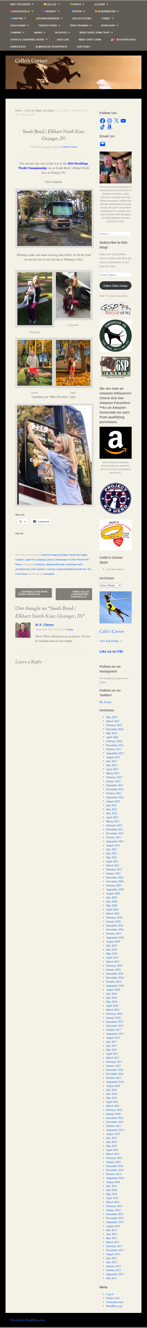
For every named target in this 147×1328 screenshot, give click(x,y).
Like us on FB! (111, 651)
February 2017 (114, 1062)
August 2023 (113, 757)
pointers (41, 569)
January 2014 (113, 1210)
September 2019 (115, 937)
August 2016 (113, 1086)
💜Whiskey (49, 11)
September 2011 (115, 1274)
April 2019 (112, 957)
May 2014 (111, 1194)
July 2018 (111, 993)
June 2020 (111, 901)
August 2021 (113, 845)
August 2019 (113, 941)
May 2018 (111, 1001)
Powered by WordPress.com (27, 1320)
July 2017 (111, 1041)
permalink (49, 574)
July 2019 (111, 945)
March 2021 (112, 865)
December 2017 (114, 1021)
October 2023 (113, 749)
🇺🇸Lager (99, 4)
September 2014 (115, 1178)
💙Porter (75, 11)
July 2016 (111, 1090)
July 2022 (111, 805)
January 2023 (113, 781)
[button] (34, 301)
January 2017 (113, 1066)
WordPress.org (114, 1306)
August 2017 (113, 1037)
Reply (70, 629)
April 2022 (112, 817)
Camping (15, 32)
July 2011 (111, 1278)
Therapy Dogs (47, 25)
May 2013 (111, 1238)
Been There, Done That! (95, 32)
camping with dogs (55, 564)
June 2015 (111, 1142)
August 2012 (113, 1254)
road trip (51, 569)
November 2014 (115, 1170)
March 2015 (112, 1154)
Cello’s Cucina (82, 18)
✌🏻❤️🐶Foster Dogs (123, 39)
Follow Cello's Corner (115, 285)
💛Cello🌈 (50, 4)
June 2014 (111, 1190)
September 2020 (115, 889)
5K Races (61, 32)
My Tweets (105, 702)
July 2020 (111, 897)
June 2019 (111, 949)
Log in (110, 1294)
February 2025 (114, 725)
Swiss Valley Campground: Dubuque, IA (80, 594)
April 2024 (112, 737)
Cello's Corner (69, 147)
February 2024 (114, 741)
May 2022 (111, 813)
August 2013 (113, 1226)
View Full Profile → (111, 641)
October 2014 (113, 1174)
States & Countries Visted (27, 39)
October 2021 (113, 837)
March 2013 (112, 1242)
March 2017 (112, 1057)
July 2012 (111, 1258)
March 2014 (112, 1202)
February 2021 (114, 869)
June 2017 (111, 1045)
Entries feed (112, 1298)
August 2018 (113, 989)
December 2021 (114, 829)
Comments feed (114, 1302)
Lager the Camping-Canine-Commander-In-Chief (50, 559)
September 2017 (115, 1033)
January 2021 (113, 873)
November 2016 (115, 1074)
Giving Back (18, 46)
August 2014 (113, 1182)
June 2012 (111, 1262)
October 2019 (113, 933)
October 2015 (113, 1126)
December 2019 (114, 925)
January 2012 (113, 1266)
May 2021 (111, 857)
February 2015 (114, 1158)
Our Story (83, 46)
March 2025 (112, 721)
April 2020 (112, 909)
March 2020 (112, 913)
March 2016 (112, 1106)
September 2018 (115, 985)
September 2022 (115, 797)
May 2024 (111, 733)
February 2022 (114, 825)
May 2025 (111, 717)
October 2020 (113, 885)
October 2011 (113, 1270)
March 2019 (112, 961)
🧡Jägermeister (105, 11)
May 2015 (111, 1146)
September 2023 (115, 753)
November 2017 (115, 1025)
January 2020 (113, 921)
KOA (33, 569)
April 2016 (112, 1102)
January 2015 (113, 1162)
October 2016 (113, 1078)
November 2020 (115, 881)
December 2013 (114, 1214)
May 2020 (111, 905)
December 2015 (114, 1118)
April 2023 (112, 769)
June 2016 (111, 1094)
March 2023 (112, 773)
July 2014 (111, 1186)
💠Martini (16, 18)
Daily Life (63, 39)
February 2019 (114, 965)
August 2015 (113, 1134)
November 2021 (115, 833)
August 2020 (113, 893)
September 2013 (115, 1222)
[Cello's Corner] (73, 72)
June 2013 (111, 1234)
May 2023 (111, 765)
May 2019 (111, 953)
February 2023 (114, 777)
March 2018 (112, 1009)
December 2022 (114, 785)
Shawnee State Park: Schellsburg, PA (33, 593)
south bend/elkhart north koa (71, 569)
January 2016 (113, 1114)
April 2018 (112, 1005)
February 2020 (114, 917)
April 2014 (112, 1198)
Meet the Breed (20, 4)
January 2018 (113, 1017)
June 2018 (111, 997)
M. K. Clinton (44, 625)
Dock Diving (18, 25)
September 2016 (115, 1082)
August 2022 (113, 801)
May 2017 (111, 1049)
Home (18, 110)
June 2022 (111, 809)
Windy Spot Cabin (90, 39)
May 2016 (111, 1098)
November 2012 (115, 1250)
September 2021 (115, 841)
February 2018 (114, 1013)
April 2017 (112, 1053)
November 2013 (115, 1218)
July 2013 (111, 1230)
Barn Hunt (108, 25)
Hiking (38, 32)
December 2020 (114, 877)
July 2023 (111, 761)
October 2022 (113, 793)
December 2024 (114, 729)
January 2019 (113, 969)
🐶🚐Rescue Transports (51, 46)
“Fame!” (106, 18)
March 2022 (112, 821)
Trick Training (79, 25)
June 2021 (111, 853)
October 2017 (113, 1029)
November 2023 (115, 745)
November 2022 (115, 789)
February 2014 (114, 1206)
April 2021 (112, 861)
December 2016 (114, 1070)
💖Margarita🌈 (20, 11)
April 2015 (112, 1150)
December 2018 (114, 973)
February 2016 (114, 1110)
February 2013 (114, 1246)
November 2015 (115, 1122)
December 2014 (114, 1166)
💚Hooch (75, 4)
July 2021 (111, 849)
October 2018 (113, 981)
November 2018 (115, 977)
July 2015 (111, 1138)
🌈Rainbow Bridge (47, 18)
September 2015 (115, 1130)
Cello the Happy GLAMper (39, 110)
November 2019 (115, 929)
